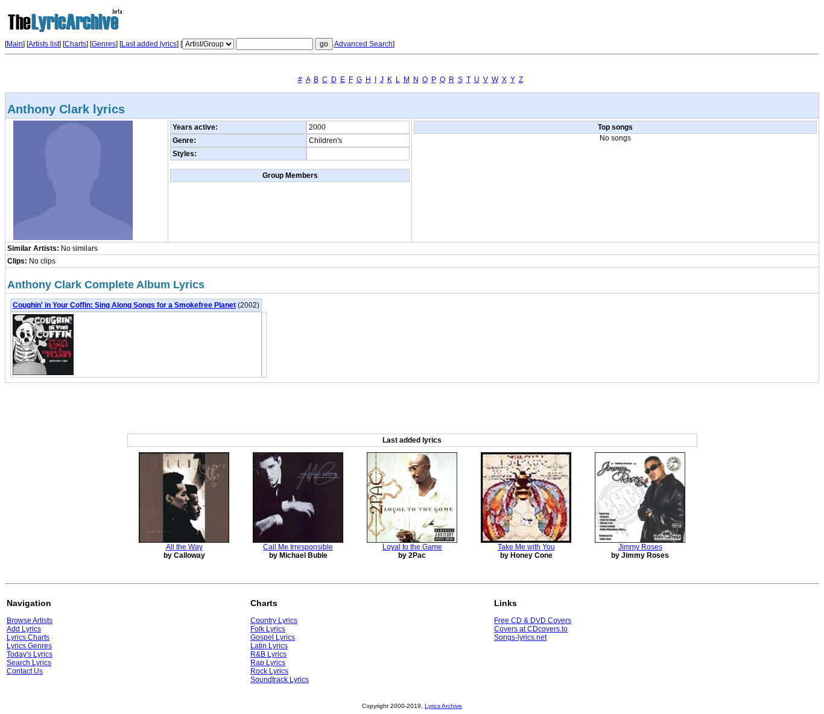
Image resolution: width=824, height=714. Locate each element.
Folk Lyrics (267, 629)
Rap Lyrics (267, 663)
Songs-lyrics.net (520, 637)
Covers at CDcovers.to (531, 629)
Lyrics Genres (29, 646)
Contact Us (25, 671)
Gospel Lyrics (272, 637)
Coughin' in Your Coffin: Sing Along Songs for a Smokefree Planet (124, 305)
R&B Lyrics (268, 654)
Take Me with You (526, 547)
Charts (75, 44)
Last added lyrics (149, 44)
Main (15, 44)
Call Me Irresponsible (298, 547)
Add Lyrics (24, 629)
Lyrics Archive (443, 706)
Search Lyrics (29, 663)
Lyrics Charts (28, 637)
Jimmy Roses (640, 547)
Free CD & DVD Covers (532, 620)
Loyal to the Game (412, 547)
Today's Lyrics (29, 654)
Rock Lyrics (269, 671)
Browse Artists (29, 620)
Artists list (43, 44)
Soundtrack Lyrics (279, 679)
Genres (104, 44)
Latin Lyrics (269, 646)
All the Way (184, 547)
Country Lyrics (273, 620)
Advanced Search (363, 44)
